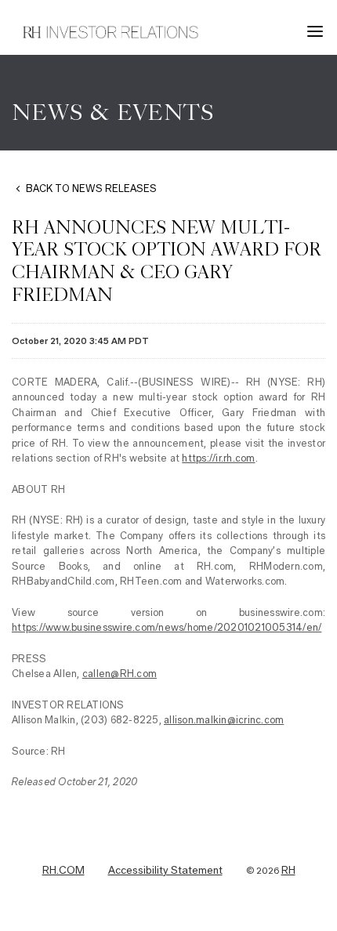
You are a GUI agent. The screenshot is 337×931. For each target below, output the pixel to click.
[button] (317, 31)
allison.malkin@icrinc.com (224, 720)
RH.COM (63, 870)
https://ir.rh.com (218, 458)
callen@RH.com (119, 673)
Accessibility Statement (165, 870)
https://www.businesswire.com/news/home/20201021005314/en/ (166, 627)
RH (288, 870)
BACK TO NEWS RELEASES (91, 188)
